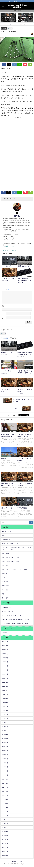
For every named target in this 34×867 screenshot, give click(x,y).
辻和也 (17, 216)
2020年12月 (5, 690)
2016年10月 (5, 827)
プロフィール (5, 573)
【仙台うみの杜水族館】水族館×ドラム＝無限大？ (15, 623)
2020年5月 (5, 702)
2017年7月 (5, 795)
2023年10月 (5, 653)
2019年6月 (5, 746)
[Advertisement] (17, 136)
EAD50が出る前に (7, 607)
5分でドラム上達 (6, 531)
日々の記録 (3, 28)
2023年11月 (5, 649)
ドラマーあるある (7, 553)
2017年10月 (5, 783)
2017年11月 (5, 779)
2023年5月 (5, 658)
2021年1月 (5, 686)
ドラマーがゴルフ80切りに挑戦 (10, 557)
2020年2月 (5, 714)
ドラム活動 (5, 565)
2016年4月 (5, 851)
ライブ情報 (5, 581)
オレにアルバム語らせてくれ (10, 543)
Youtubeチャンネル (17, 10)
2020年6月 (5, 698)
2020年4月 (5, 706)
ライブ (4, 577)
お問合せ (4, 535)
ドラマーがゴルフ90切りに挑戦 (10, 561)
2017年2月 (5, 811)
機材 (3, 594)
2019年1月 (5, 767)
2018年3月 (5, 771)
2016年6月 (5, 843)
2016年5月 (5, 847)
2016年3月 (5, 855)
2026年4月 (5, 641)
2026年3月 (5, 645)
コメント (5, 289)
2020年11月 (5, 694)
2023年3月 (5, 662)
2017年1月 (5, 815)
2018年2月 (5, 775)
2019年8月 (5, 738)
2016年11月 (5, 823)
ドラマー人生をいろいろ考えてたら (11, 615)
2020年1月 (5, 718)
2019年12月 (5, 722)
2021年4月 (5, 674)
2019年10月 (5, 730)
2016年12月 (5, 819)
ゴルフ (10, 28)
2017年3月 (5, 807)
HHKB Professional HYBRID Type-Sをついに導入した (16, 619)
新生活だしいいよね (7, 611)
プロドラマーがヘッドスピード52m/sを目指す (14, 569)
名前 (3, 306)
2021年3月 (5, 678)
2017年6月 (5, 799)
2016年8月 (5, 835)
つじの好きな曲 (6, 539)
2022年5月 (5, 666)
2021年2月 (5, 682)
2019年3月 (5, 758)
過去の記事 (5, 598)
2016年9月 (5, 831)
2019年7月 (5, 742)
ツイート (4, 632)
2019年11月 (5, 726)
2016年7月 (5, 839)
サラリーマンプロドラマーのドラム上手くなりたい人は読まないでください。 (16, 548)
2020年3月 (5, 710)
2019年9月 (5, 734)
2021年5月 (5, 670)
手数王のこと (5, 585)
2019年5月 (5, 750)
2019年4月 (5, 754)
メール (4, 313)
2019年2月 (5, 763)
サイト (4, 318)
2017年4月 (5, 803)
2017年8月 (5, 791)
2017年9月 (5, 787)
